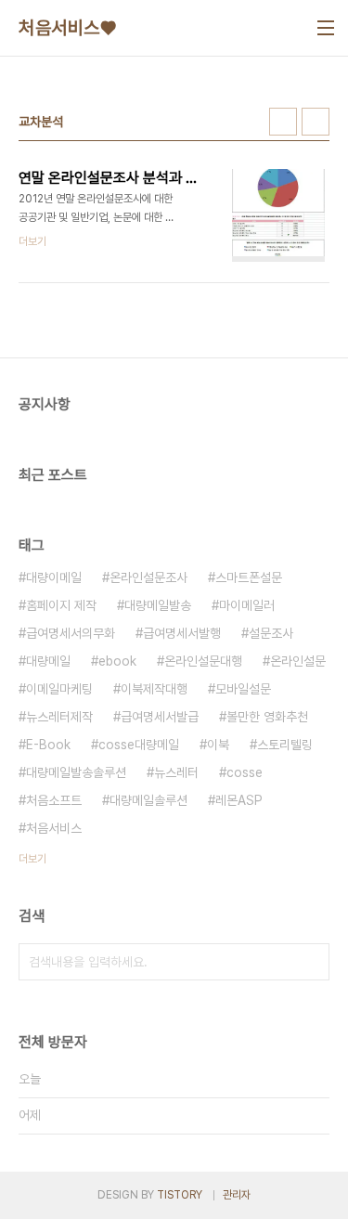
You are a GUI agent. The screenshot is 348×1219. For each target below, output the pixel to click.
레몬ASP (239, 800)
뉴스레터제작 (59, 716)
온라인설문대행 (203, 661)
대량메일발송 (157, 605)
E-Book (48, 744)
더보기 (32, 858)
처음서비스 (54, 828)
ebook (117, 661)
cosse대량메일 (138, 744)
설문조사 (271, 633)
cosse (244, 772)
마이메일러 (247, 605)
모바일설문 (243, 688)
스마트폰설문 (248, 577)
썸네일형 (283, 122)
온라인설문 (298, 661)
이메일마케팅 (59, 688)
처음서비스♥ (67, 28)
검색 (311, 961)
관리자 (237, 1194)
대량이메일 (54, 577)
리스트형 (315, 122)
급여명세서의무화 (70, 633)
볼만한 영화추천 (267, 716)
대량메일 (48, 661)
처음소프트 (54, 800)
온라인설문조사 (148, 577)
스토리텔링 (285, 744)
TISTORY (179, 1194)
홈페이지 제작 (61, 605)
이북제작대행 (154, 688)
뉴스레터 (176, 772)
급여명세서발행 (182, 633)
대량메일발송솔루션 (76, 772)
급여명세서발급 (160, 716)
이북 (218, 744)
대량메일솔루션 (148, 800)
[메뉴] (325, 28)
